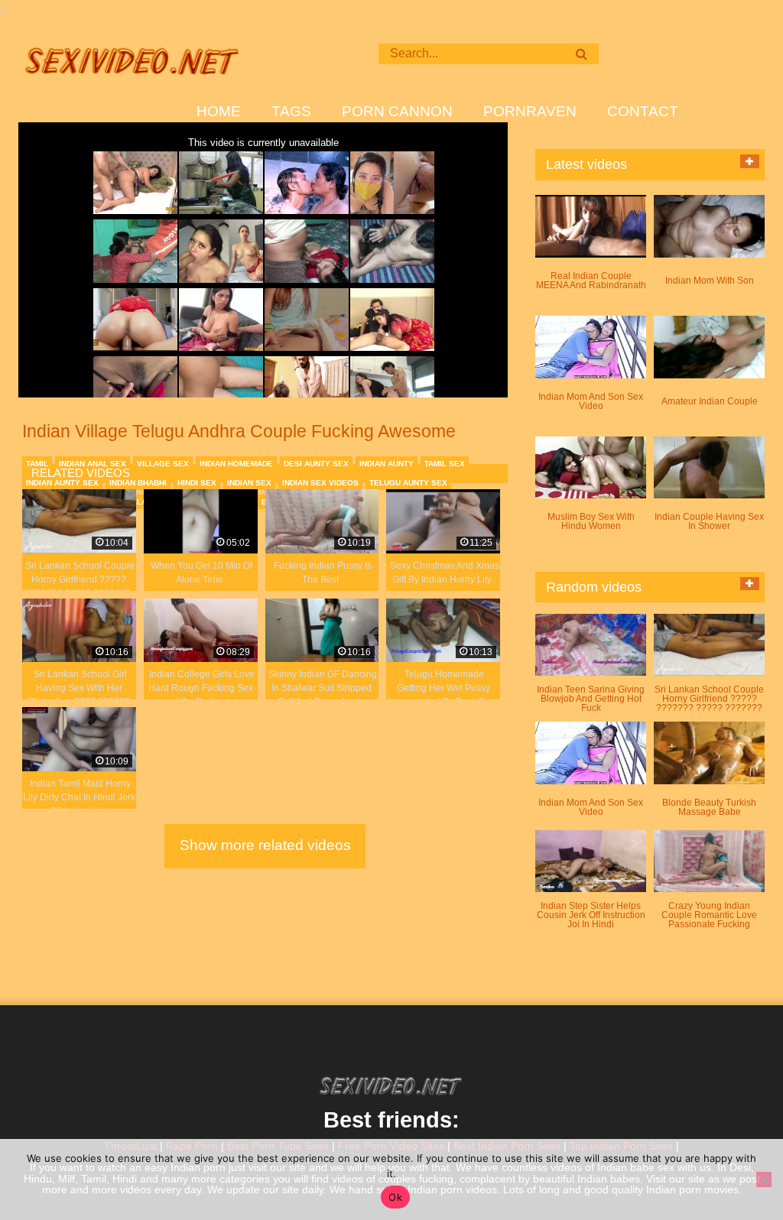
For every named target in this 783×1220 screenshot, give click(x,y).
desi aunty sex (316, 463)
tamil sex (444, 463)
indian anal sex (92, 463)
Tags (291, 111)
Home (219, 111)
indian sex (249, 483)
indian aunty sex (62, 483)
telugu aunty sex (408, 483)
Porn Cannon (397, 111)
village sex (163, 463)
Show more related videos (265, 845)
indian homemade (236, 463)
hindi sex (196, 483)
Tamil (37, 463)
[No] (764, 1179)
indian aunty (386, 463)
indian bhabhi (138, 483)
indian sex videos (320, 483)
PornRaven (530, 111)
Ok (395, 1197)
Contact (642, 111)
